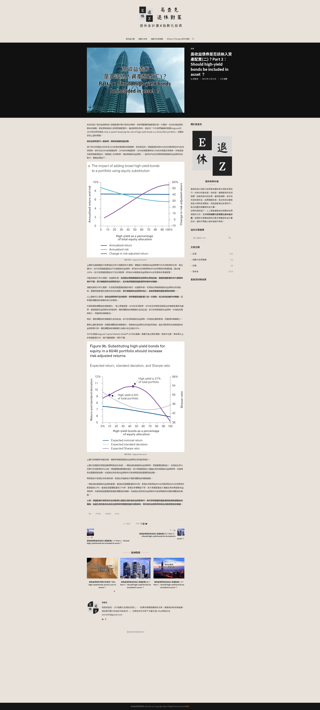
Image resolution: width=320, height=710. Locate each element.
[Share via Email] (146, 523)
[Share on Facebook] (141, 523)
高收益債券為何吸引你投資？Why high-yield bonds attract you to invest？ (102, 585)
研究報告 (98, 514)
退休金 (212, 271)
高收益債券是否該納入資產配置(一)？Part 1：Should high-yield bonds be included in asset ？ (169, 585)
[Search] (193, 38)
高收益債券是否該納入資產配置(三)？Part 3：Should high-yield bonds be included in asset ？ (135, 585)
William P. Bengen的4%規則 (178, 39)
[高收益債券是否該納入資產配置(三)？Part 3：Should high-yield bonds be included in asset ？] (135, 568)
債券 (89, 514)
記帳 (212, 265)
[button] (90, 575)
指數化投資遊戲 (157, 39)
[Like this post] (138, 523)
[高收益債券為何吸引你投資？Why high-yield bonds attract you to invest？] (102, 568)
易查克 (195, 79)
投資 (212, 253)
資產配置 (108, 514)
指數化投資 (142, 39)
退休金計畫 (130, 39)
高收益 (117, 514)
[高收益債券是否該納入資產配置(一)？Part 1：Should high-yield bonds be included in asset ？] (169, 568)
